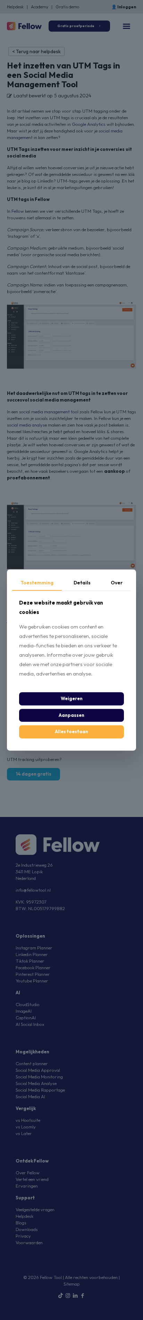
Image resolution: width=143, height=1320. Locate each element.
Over (117, 583)
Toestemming (36, 583)
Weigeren (72, 699)
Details (82, 583)
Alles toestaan (71, 732)
